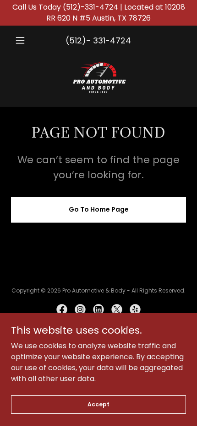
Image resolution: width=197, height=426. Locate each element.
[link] (98, 77)
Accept (98, 404)
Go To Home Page (99, 209)
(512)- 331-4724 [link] (98, 40)
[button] (24, 40)
